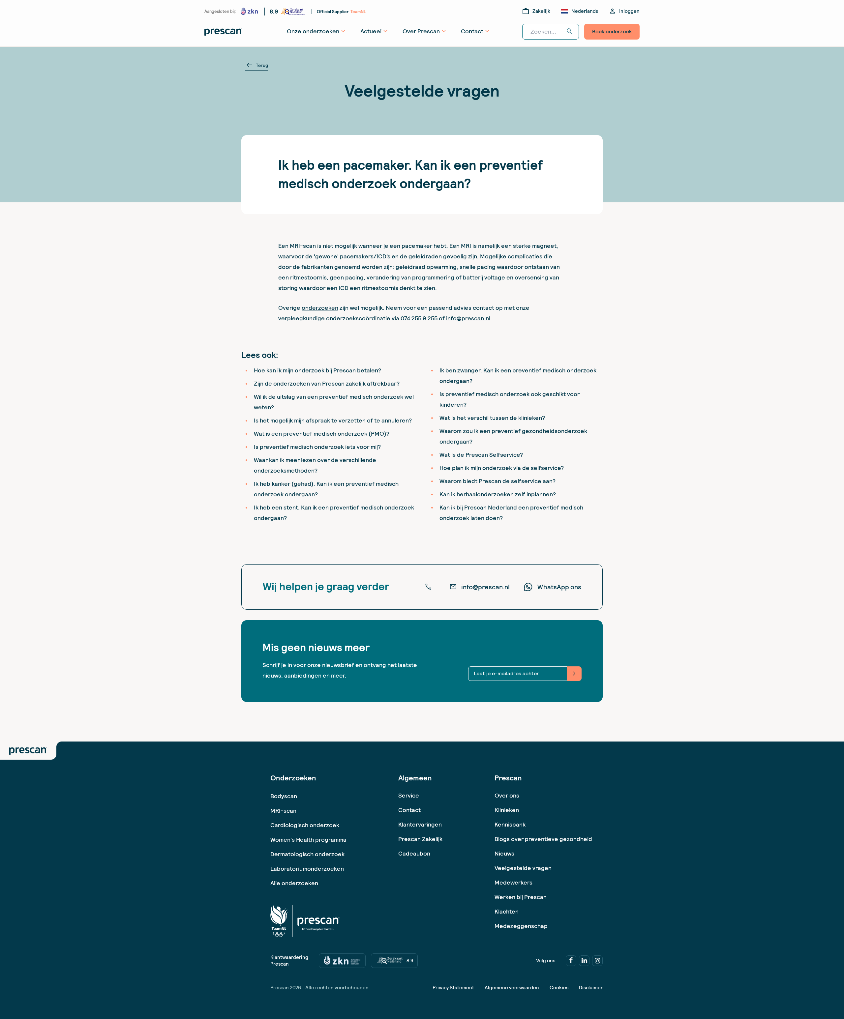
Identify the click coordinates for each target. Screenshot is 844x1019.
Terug (256, 65)
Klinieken (507, 810)
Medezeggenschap (521, 926)
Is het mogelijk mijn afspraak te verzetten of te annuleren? (333, 420)
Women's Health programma (308, 839)
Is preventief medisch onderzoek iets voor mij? (317, 447)
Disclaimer (591, 987)
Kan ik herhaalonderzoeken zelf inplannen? (497, 494)
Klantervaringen (420, 824)
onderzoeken (320, 307)
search (570, 32)
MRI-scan (283, 810)
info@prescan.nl (468, 318)
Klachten (507, 911)
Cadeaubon (414, 853)
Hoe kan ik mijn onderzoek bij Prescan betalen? (317, 370)
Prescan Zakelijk (420, 839)
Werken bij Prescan (521, 897)
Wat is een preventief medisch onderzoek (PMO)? (321, 433)
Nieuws (504, 853)
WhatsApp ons (559, 587)
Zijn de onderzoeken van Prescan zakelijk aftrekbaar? (327, 383)
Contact (409, 810)
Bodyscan (283, 796)
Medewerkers (513, 882)
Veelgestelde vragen (523, 868)
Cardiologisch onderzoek (304, 825)
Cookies (559, 987)
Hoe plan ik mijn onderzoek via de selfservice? (501, 468)
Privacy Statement (453, 987)
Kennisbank (510, 824)
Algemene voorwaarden (512, 987)
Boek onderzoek (612, 31)
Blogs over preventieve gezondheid (543, 839)
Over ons (507, 795)
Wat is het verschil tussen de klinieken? (492, 418)
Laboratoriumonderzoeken (307, 868)
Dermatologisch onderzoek (307, 854)
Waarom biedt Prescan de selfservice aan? (497, 481)
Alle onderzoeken (294, 883)
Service (408, 795)
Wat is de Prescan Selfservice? (481, 454)
